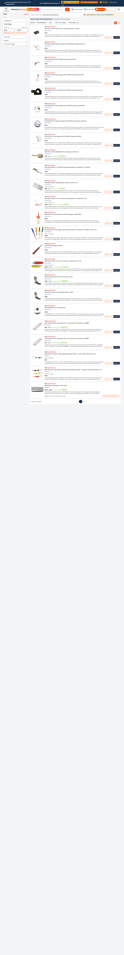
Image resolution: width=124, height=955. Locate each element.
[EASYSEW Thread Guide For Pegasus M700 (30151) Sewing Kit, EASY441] (37, 47)
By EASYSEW (48, 30)
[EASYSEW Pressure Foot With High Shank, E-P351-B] (37, 296)
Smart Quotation (78, 9)
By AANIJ (47, 356)
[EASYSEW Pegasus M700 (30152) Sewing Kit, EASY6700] (37, 63)
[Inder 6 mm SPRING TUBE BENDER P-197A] (37, 389)
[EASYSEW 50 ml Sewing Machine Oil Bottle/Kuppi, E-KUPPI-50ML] (37, 218)
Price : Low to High (60, 22)
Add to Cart (108, 37)
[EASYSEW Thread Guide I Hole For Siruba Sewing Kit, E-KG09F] (37, 32)
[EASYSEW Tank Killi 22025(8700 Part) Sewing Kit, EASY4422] (37, 155)
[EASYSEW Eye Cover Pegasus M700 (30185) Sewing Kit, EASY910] (37, 140)
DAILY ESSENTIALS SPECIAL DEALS (34, 9)
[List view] (115, 22)
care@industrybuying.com (51, 3)
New (50, 22)
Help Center (101, 9)
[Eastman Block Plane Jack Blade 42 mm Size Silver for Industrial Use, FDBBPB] (37, 326)
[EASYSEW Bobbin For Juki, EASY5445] (37, 311)
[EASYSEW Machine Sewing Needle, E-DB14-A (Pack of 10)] (37, 186)
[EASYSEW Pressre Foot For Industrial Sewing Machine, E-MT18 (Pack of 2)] (37, 202)
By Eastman (48, 325)
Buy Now (116, 37)
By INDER (47, 387)
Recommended (41, 22)
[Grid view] (119, 22)
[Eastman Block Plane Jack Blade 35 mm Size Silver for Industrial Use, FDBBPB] (37, 342)
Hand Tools (39, 15)
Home (33, 15)
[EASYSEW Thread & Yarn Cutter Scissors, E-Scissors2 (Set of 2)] (37, 264)
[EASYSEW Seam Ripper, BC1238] (37, 249)
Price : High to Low (74, 22)
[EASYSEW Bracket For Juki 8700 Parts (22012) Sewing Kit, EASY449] (37, 94)
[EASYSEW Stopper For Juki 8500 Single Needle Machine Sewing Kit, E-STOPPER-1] (37, 171)
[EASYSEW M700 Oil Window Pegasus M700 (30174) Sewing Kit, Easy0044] (37, 124)
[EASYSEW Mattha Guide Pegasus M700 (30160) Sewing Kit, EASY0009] (37, 109)
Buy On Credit (90, 9)
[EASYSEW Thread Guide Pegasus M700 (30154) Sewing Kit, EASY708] (37, 78)
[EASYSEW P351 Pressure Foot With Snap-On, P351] (37, 280)
